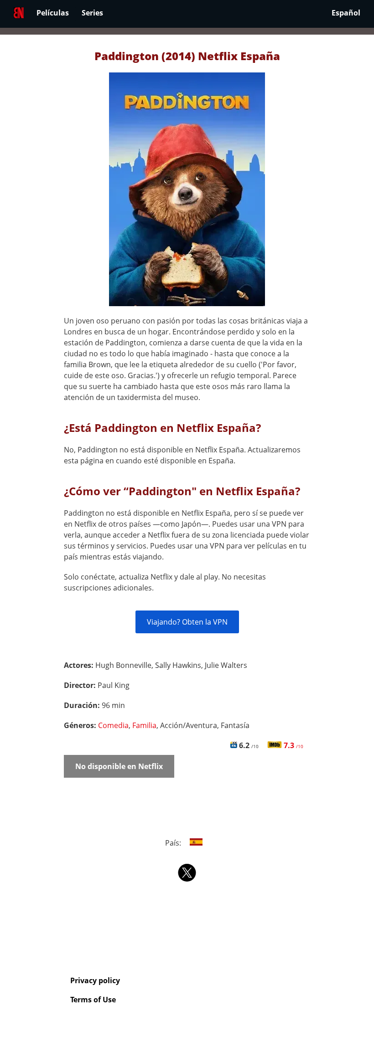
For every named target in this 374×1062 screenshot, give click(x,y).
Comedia (113, 725)
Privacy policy (95, 980)
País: (174, 843)
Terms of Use (93, 1000)
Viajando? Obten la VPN (187, 622)
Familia (144, 725)
